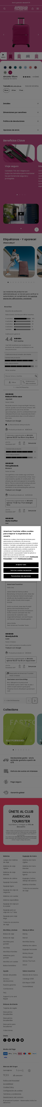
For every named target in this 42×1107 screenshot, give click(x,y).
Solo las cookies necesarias (21, 570)
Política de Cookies (25, 559)
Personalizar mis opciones (21, 576)
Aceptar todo (21, 565)
